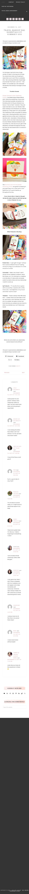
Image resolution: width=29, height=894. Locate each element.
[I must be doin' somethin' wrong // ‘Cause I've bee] (14, 880)
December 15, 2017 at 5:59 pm (16, 473)
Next (23, 372)
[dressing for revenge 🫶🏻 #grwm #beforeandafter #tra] (14, 798)
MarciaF (16, 570)
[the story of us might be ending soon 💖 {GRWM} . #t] (14, 749)
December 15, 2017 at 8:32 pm (14, 524)
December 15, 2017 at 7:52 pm (14, 497)
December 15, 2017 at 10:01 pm (16, 573)
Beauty (18, 366)
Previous (6, 372)
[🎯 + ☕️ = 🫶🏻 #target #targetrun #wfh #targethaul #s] (14, 864)
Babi (14, 630)
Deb (14, 470)
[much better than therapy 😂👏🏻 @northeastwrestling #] (14, 733)
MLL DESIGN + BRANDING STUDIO (19, 891)
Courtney (16, 605)
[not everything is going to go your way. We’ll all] (14, 831)
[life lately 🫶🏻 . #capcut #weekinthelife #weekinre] (14, 782)
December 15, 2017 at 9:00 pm (16, 550)
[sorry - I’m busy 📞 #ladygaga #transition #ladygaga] (14, 848)
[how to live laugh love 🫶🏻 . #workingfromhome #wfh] (14, 815)
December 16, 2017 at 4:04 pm (14, 610)
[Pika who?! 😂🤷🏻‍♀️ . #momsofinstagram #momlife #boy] (14, 765)
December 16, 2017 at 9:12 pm (16, 634)
